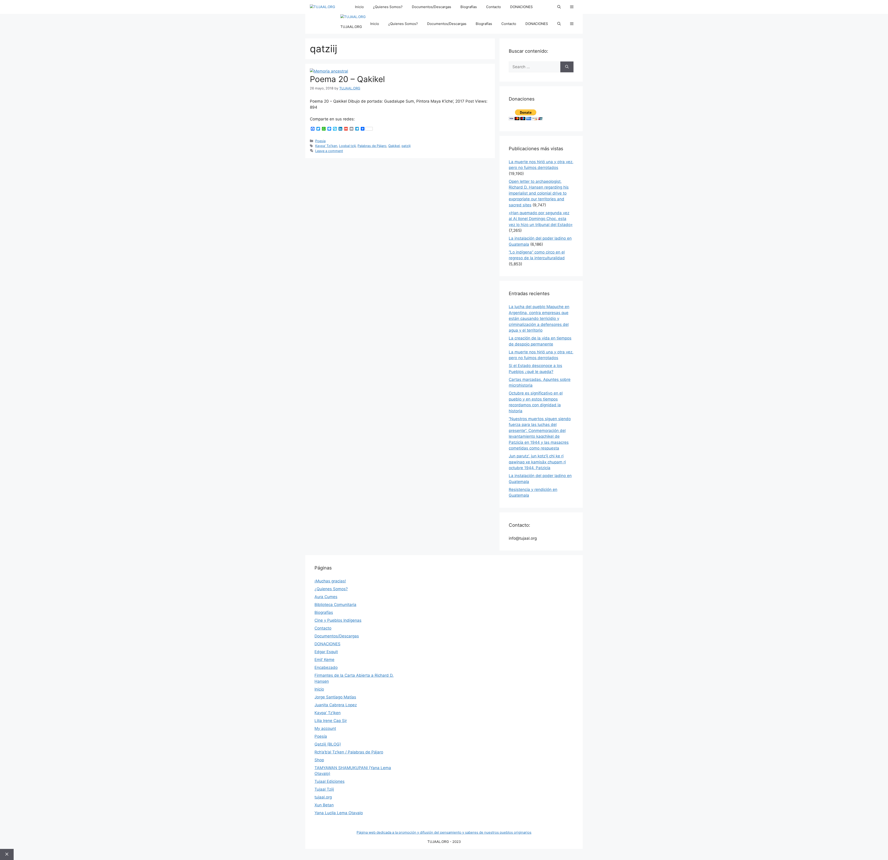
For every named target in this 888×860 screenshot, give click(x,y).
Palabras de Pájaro (372, 146)
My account (325, 728)
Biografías (468, 7)
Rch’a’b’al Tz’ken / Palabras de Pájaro (348, 752)
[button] (559, 7)
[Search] (567, 67)
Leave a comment (329, 151)
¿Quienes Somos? (388, 7)
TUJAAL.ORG (351, 26)
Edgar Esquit (326, 651)
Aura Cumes (325, 596)
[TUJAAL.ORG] (322, 7)
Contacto (493, 7)
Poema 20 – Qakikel (347, 79)
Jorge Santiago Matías (335, 697)
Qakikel (394, 146)
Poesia (320, 141)
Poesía (320, 736)
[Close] (7, 854)
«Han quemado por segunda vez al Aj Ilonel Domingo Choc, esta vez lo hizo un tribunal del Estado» (541, 219)
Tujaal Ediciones (329, 781)
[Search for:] (534, 67)
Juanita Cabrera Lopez (335, 705)
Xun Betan (324, 805)
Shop (319, 760)
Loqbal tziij (347, 146)
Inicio (359, 7)
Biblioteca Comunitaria (335, 604)
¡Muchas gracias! (330, 581)
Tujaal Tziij (324, 789)
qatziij (405, 146)
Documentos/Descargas (431, 7)
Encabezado (326, 667)
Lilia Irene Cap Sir (330, 720)
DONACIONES (521, 7)
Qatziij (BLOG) (327, 744)
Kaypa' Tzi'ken (326, 146)
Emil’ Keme (324, 659)
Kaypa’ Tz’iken (327, 712)
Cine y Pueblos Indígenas (337, 620)
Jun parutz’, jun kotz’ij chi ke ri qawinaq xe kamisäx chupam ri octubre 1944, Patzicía (537, 462)
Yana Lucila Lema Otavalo (338, 813)
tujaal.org (323, 797)
